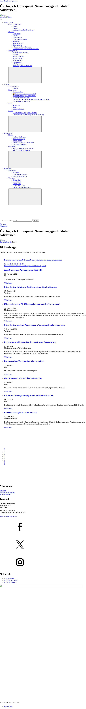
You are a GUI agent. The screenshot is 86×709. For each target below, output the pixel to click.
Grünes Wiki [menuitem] (17, 184)
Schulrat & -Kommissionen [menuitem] (22, 47)
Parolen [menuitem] (15, 88)
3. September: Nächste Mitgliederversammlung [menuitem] (28, 114)
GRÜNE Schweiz (10, 582)
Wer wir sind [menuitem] (8, 22)
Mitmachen (3, 226)
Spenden (3, 224)
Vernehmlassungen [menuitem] (19, 139)
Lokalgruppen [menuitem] (17, 60)
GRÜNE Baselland (10, 580)
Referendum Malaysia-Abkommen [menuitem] (24, 96)
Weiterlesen (8, 283)
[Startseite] (2, 15)
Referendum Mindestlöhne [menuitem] (21, 98)
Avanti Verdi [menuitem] (17, 182)
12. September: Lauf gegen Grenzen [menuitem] (25, 113)
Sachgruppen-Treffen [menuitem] (20, 176)
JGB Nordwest (9, 578)
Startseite (3, 242)
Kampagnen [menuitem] (12, 90)
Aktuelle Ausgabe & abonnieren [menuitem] (23, 148)
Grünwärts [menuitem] (11, 146)
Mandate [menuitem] (11, 32)
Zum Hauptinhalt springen (8, 1)
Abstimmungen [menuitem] (13, 86)
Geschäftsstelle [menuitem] (17, 58)
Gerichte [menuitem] (15, 35)
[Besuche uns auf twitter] (43, 545)
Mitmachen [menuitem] (12, 170)
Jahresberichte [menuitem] (17, 141)
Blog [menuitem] (14, 107)
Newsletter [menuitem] (16, 105)
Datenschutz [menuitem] (8, 706)
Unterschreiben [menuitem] (18, 92)
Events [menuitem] (10, 111)
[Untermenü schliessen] (25, 75)
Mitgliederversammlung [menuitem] (20, 52)
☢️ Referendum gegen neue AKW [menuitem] (24, 94)
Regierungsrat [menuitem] (17, 37)
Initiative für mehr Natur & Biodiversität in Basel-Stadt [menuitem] (31, 99)
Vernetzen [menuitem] (11, 178)
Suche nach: (8, 220)
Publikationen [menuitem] (8, 133)
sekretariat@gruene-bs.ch (8, 516)
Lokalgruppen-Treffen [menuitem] (20, 174)
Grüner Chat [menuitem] (17, 180)
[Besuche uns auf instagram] (43, 562)
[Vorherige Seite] (15, 445)
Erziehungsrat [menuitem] (17, 45)
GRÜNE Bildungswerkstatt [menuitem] (22, 187)
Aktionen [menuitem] (16, 172)
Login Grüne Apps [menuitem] (19, 186)
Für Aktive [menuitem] (7, 169)
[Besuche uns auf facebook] (43, 527)
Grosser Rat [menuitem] (16, 34)
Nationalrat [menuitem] (16, 41)
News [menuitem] (10, 103)
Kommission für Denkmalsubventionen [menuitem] (26, 49)
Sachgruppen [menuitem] (17, 62)
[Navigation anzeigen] (1, 19)
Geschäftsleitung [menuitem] (18, 56)
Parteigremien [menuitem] (13, 51)
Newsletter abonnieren (7, 492)
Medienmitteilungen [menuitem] (19, 137)
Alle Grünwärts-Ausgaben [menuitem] (21, 150)
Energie (9, 242)
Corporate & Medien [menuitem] (19, 144)
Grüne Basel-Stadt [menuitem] (14, 24)
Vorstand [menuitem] (15, 54)
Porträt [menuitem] (15, 26)
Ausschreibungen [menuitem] (18, 109)
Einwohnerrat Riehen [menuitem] (20, 39)
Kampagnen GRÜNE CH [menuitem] (21, 101)
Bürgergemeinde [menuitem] (18, 43)
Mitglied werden (5, 494)
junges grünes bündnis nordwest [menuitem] (23, 30)
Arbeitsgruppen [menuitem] (18, 64)
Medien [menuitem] (10, 135)
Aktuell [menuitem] (6, 84)
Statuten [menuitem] (15, 28)
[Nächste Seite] (15, 482)
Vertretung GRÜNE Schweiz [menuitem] (22, 66)
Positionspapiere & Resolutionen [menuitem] (23, 142)
